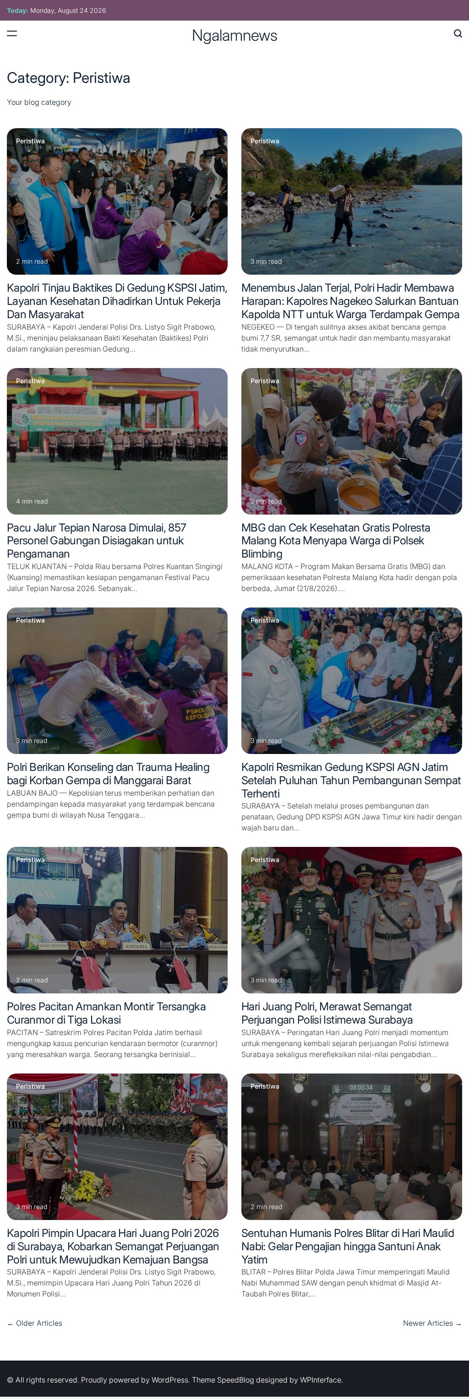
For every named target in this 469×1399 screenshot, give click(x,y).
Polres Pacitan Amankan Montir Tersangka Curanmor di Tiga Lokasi (106, 1013)
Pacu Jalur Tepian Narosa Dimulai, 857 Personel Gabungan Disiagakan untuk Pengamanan (96, 541)
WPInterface (320, 1379)
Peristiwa (30, 141)
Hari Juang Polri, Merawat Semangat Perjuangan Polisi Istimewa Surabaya (327, 1013)
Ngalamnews (235, 35)
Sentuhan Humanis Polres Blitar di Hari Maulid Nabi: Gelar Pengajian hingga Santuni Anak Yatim (347, 1246)
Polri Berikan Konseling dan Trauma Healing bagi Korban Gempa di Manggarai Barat (108, 773)
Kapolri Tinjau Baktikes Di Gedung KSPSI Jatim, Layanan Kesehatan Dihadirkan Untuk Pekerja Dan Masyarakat (117, 301)
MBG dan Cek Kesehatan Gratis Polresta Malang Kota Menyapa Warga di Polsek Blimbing (335, 541)
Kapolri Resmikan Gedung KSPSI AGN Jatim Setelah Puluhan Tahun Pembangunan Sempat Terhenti (351, 780)
